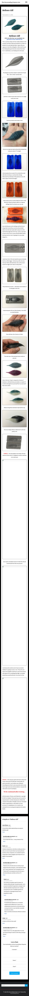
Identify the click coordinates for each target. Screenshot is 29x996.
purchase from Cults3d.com (14, 39)
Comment (14, 949)
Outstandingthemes (14, 993)
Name (14, 960)
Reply (3, 832)
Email (14, 966)
